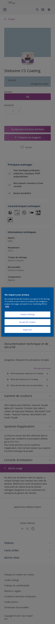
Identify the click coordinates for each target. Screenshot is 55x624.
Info (7, 306)
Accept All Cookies (27, 322)
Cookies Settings (27, 314)
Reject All (27, 330)
